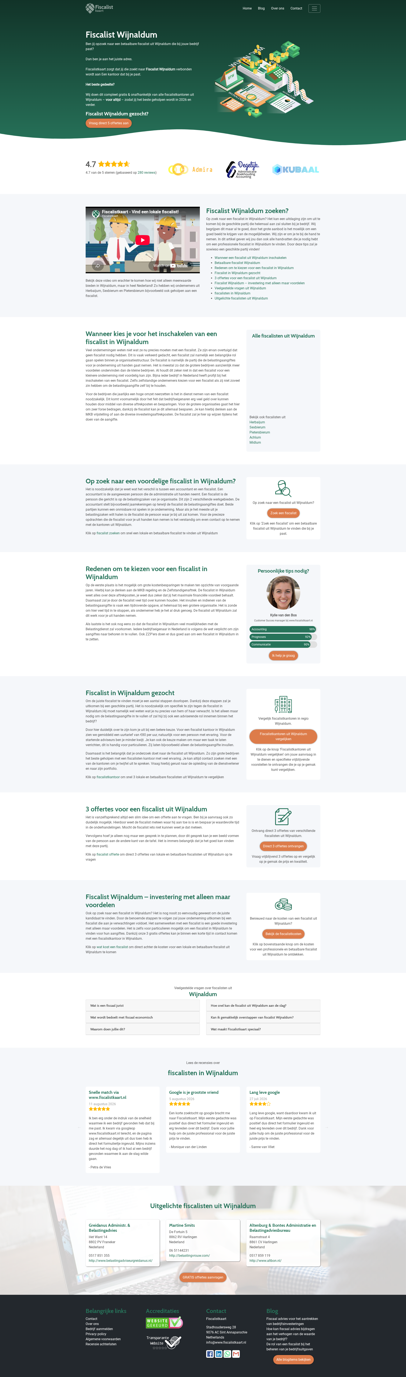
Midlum (255, 442)
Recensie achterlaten (101, 1344)
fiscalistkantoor (108, 777)
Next (327, 1127)
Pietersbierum (260, 432)
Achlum (255, 437)
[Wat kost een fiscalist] (283, 906)
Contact (296, 8)
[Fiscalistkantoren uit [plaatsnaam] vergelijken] (283, 706)
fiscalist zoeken (108, 533)
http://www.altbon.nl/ (266, 1261)
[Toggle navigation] (314, 8)
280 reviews (146, 173)
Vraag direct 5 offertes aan (109, 123)
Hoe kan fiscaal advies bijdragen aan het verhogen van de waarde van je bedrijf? (290, 1334)
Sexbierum (257, 427)
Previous (79, 1127)
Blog (261, 8)
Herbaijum (257, 422)
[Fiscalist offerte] (283, 818)
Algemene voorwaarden (103, 1339)
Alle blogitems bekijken (293, 1360)
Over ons (277, 8)
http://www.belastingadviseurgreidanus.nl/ (121, 1261)
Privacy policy (96, 1334)
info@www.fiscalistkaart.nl (226, 1342)
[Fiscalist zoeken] (283, 490)
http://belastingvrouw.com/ (189, 1256)
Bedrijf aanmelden (99, 1329)
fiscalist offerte (108, 854)
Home (247, 8)
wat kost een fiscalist (112, 947)
